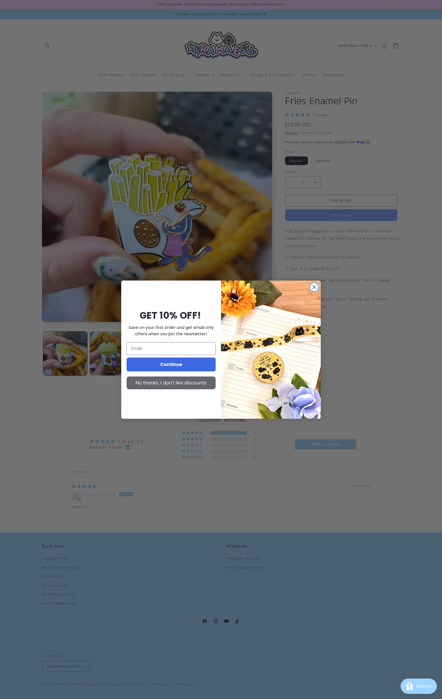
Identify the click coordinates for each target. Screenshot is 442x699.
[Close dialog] (314, 287)
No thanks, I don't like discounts (171, 383)
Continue (171, 364)
